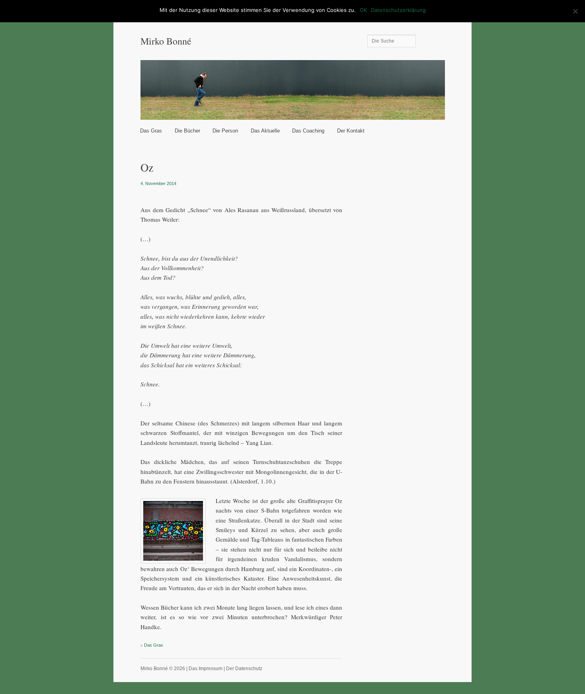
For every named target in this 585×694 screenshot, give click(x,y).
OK (363, 10)
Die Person (225, 131)
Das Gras (151, 131)
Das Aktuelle (265, 131)
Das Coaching (308, 131)
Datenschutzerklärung (398, 10)
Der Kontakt (351, 131)
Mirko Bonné (165, 41)
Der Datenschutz (244, 668)
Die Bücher (187, 131)
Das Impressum (205, 668)
